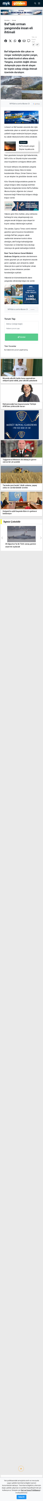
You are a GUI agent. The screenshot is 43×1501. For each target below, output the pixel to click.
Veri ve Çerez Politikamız (30, 1490)
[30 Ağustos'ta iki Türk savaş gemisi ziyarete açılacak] (21, 534)
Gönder (23, 337)
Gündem (7, 20)
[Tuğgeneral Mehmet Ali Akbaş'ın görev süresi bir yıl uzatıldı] (21, 449)
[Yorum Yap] (28, 41)
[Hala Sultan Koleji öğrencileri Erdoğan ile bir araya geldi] (21, 500)
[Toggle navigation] (40, 3)
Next (41, 504)
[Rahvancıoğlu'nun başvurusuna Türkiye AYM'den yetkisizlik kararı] (21, 393)
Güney (14, 20)
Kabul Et (21, 1497)
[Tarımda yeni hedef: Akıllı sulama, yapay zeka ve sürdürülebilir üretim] (21, 474)
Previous (1, 504)
